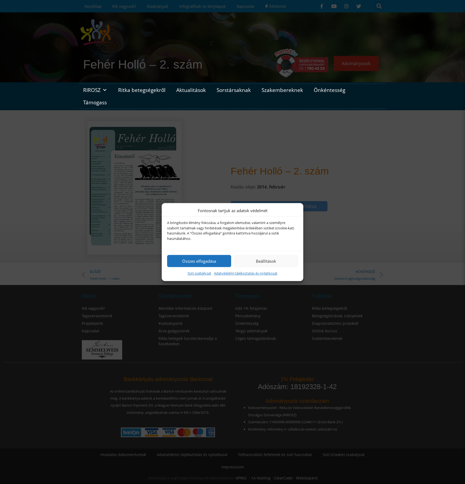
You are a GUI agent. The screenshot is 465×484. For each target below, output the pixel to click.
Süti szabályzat (199, 273)
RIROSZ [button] (92, 90)
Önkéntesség (329, 90)
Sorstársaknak (234, 90)
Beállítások (266, 261)
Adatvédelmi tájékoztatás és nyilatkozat (245, 273)
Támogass (95, 102)
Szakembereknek (282, 90)
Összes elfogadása (199, 261)
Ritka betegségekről (141, 90)
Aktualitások (191, 90)
